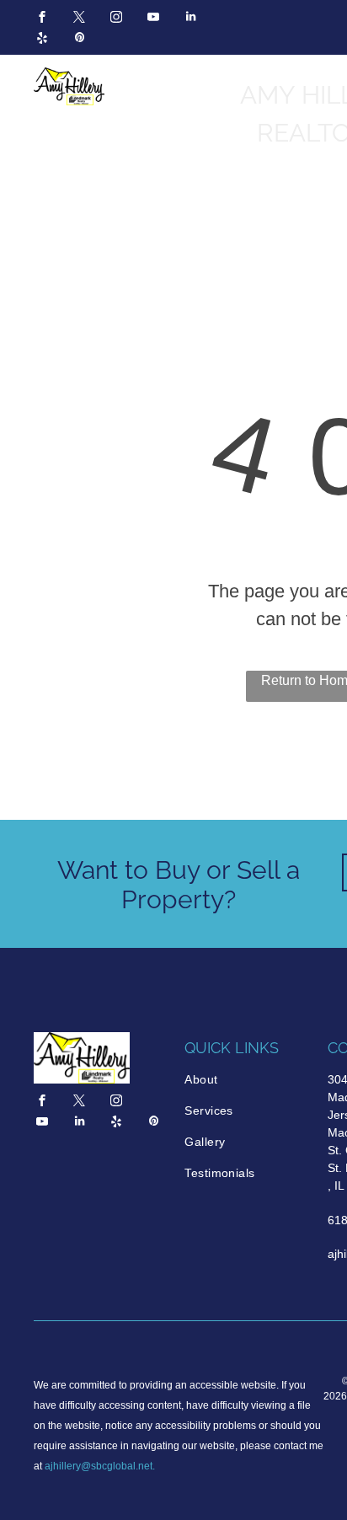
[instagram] (116, 18)
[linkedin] (190, 18)
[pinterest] (79, 40)
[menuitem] (247, 1079)
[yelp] (42, 40)
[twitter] (79, 18)
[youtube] (153, 18)
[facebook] (42, 18)
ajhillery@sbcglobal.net (98, 1466)
